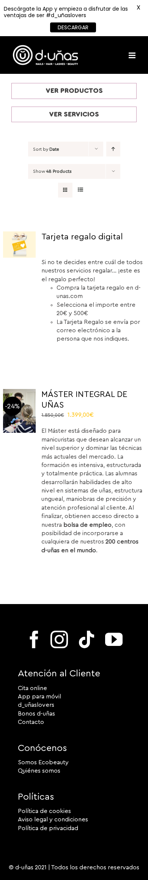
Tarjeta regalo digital (82, 237)
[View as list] (80, 190)
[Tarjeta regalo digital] (19, 236)
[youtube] (114, 639)
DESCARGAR (73, 27)
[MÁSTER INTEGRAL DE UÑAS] (19, 393)
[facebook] (34, 639)
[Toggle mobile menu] (133, 55)
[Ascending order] (113, 149)
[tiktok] (87, 639)
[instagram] (59, 639)
